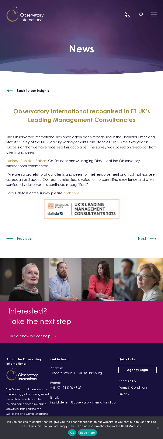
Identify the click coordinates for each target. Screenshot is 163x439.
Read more (87, 432)
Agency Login (137, 370)
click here (71, 193)
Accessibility (127, 381)
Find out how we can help (29, 336)
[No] (158, 428)
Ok (72, 432)
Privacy (123, 394)
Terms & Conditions (133, 387)
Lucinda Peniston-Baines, (26, 161)
